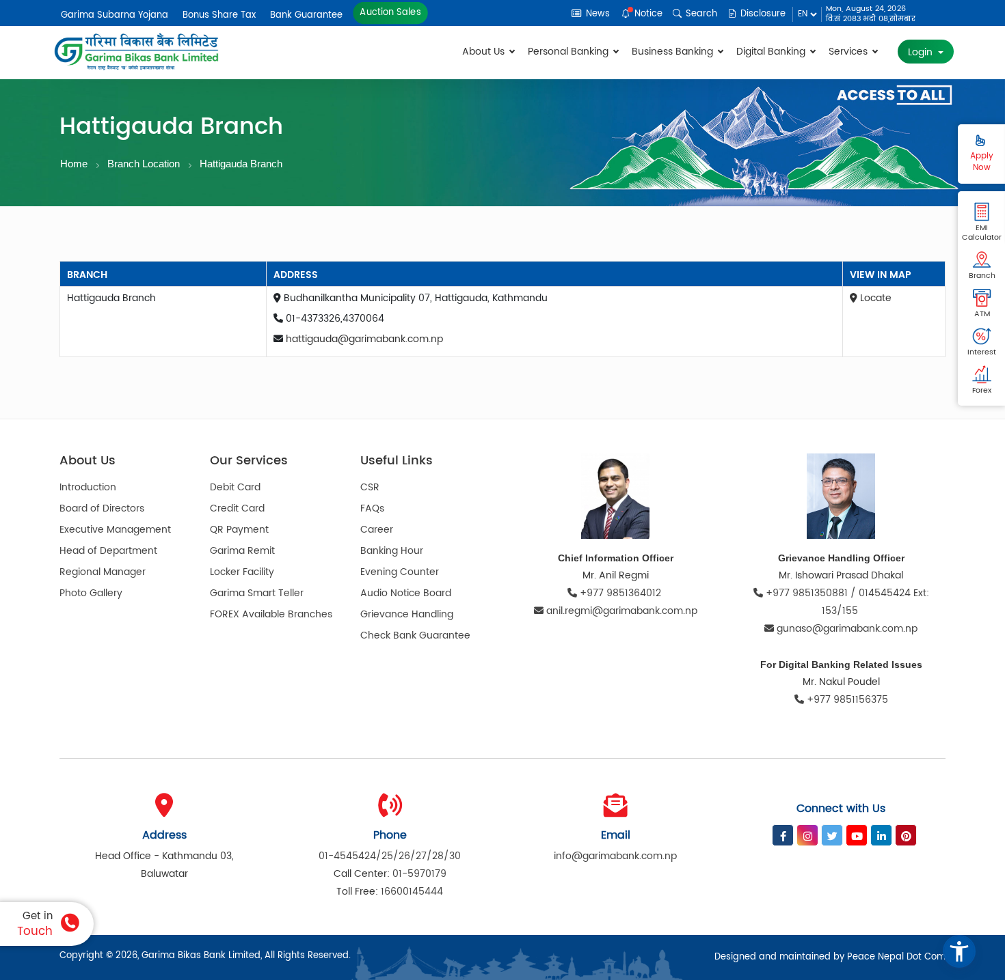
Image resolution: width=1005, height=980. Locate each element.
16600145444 (412, 891)
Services (849, 51)
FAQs (372, 508)
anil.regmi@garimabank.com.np (621, 611)
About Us (484, 51)
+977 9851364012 (620, 593)
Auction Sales (390, 12)
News (596, 14)
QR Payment (239, 529)
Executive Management (115, 529)
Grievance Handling (406, 614)
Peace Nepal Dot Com (896, 957)
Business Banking (674, 51)
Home (74, 163)
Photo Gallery (90, 593)
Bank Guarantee (306, 15)
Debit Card (235, 487)
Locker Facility (242, 572)
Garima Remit (242, 551)
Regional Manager (102, 572)
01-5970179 (419, 874)
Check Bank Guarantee (415, 635)
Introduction (87, 487)
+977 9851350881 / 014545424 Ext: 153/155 (846, 602)
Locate (874, 298)
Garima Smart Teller (257, 593)
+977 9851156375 (846, 700)
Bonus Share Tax (219, 15)
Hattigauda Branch (241, 163)
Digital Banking (772, 51)
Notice (647, 14)
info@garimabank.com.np (615, 856)
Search (700, 14)
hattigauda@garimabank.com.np (364, 339)
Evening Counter (399, 572)
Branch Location (143, 163)
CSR (369, 487)
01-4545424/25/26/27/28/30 (390, 856)
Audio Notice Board (405, 593)
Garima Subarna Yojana (114, 15)
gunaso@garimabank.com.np (847, 628)
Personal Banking (569, 51)
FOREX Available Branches (271, 614)
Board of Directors (101, 508)
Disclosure (762, 14)
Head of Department (108, 551)
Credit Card (237, 508)
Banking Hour (391, 551)
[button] (959, 951)
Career (376, 529)
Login (921, 52)
